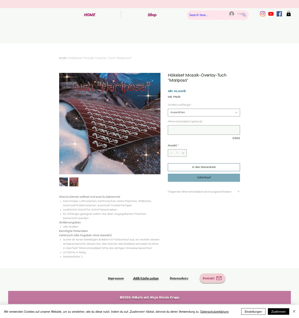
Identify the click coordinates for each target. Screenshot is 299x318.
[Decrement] (171, 153)
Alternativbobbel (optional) (185, 121)
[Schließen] (294, 311)
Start (63, 58)
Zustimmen (278, 311)
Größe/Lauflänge (180, 104)
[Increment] (183, 153)
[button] (288, 13)
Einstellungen (253, 311)
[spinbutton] (177, 153)
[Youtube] (271, 13)
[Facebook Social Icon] (279, 13)
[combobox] (204, 112)
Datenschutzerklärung (214, 311)
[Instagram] (262, 13)
